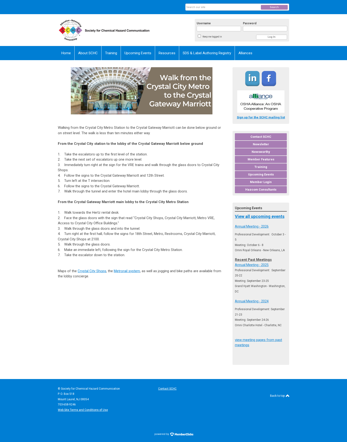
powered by (162, 434)
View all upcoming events (259, 216)
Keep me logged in (212, 36)
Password (249, 23)
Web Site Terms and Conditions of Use (83, 410)
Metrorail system (127, 271)
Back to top (277, 395)
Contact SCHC (167, 388)
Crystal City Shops (92, 271)
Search (274, 7)
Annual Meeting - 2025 (252, 265)
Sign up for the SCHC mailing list (261, 117)
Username (204, 23)
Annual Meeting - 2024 (252, 301)
